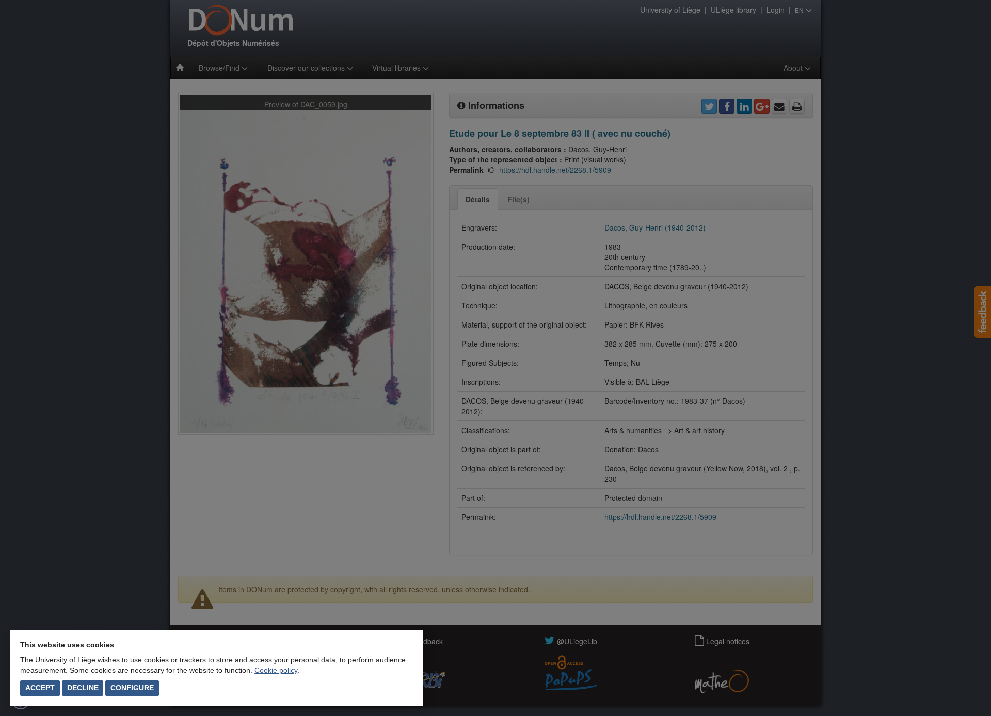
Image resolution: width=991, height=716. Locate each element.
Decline (83, 688)
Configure (132, 688)
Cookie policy (275, 670)
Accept (40, 688)
